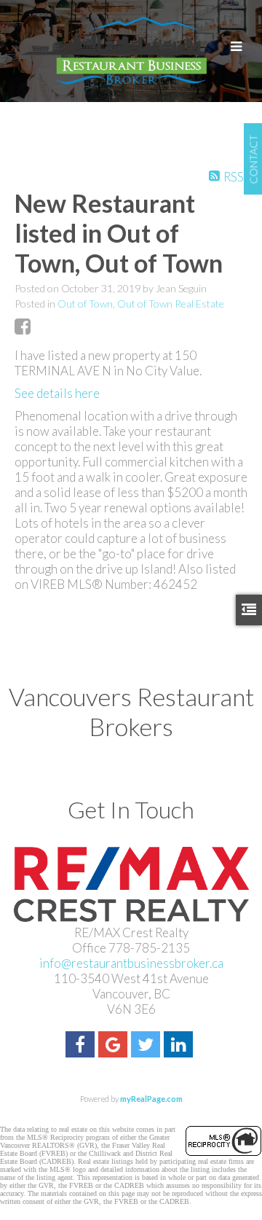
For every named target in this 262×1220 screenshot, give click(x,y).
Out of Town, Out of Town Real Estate (140, 303)
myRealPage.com (151, 1098)
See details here (57, 393)
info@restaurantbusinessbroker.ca (131, 963)
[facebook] (82, 1046)
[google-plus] (114, 1046)
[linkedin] (180, 1046)
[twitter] (147, 1046)
